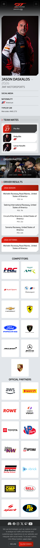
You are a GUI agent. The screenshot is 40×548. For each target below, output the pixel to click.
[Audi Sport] (10, 289)
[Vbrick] (29, 469)
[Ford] (10, 328)
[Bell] (29, 488)
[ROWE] (10, 410)
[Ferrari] (29, 309)
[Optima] (29, 449)
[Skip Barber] (10, 469)
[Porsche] (20, 368)
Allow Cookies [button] (26, 544)
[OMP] (10, 488)
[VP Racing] (29, 430)
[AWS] (10, 391)
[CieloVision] (29, 410)
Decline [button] (13, 544)
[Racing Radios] (29, 508)
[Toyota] (10, 430)
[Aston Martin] (29, 270)
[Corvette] (10, 309)
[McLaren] (10, 348)
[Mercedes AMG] (29, 348)
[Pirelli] (29, 391)
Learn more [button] (27, 539)
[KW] (10, 449)
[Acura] (10, 270)
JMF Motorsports (13, 86)
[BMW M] (29, 289)
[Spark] (10, 508)
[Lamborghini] (29, 328)
